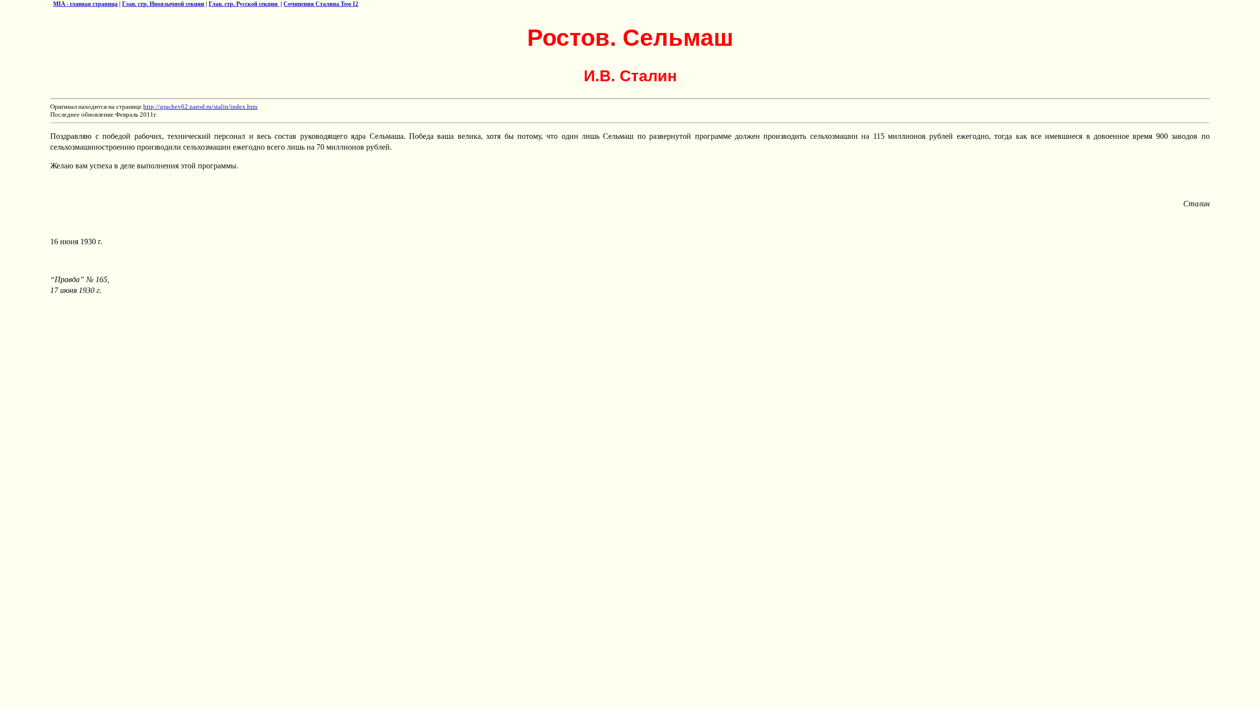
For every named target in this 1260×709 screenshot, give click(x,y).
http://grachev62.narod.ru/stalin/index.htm (200, 106)
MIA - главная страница (85, 3)
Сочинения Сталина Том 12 (321, 3)
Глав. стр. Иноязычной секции (163, 3)
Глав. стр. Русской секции (244, 3)
